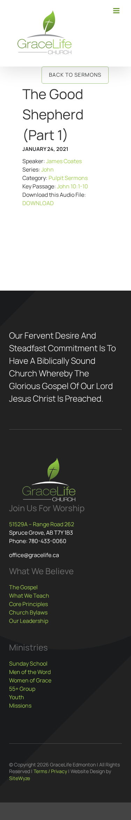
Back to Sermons (75, 74)
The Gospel (23, 587)
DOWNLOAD (38, 203)
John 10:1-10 (72, 186)
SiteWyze (19, 778)
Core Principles (28, 604)
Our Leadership (28, 621)
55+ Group (22, 689)
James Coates (64, 161)
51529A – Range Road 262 (41, 524)
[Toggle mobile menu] (117, 10)
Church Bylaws (28, 612)
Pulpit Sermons (68, 178)
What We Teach (29, 595)
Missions (20, 705)
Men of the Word (30, 672)
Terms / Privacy (50, 771)
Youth (16, 697)
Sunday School (28, 663)
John (47, 169)
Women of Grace (30, 680)
